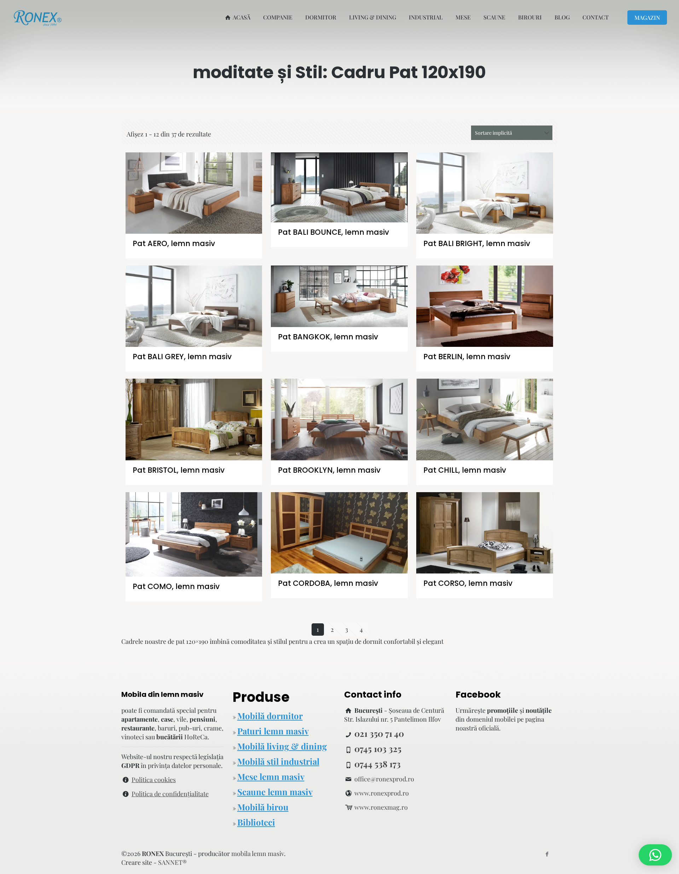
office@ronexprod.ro (384, 779)
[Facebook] (547, 853)
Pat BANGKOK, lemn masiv (328, 337)
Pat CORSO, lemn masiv (467, 583)
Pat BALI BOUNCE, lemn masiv (333, 232)
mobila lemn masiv (257, 853)
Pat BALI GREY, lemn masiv (182, 356)
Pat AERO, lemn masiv (174, 243)
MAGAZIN (647, 17)
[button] (655, 855)
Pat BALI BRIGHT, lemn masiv (476, 243)
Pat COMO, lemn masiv (176, 586)
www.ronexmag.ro (381, 807)
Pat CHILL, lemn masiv (464, 470)
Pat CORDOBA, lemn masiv (328, 583)
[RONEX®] (37, 17)
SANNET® (172, 862)
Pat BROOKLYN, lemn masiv (329, 470)
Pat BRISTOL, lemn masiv (179, 470)
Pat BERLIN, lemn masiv (466, 356)
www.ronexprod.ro (381, 793)
